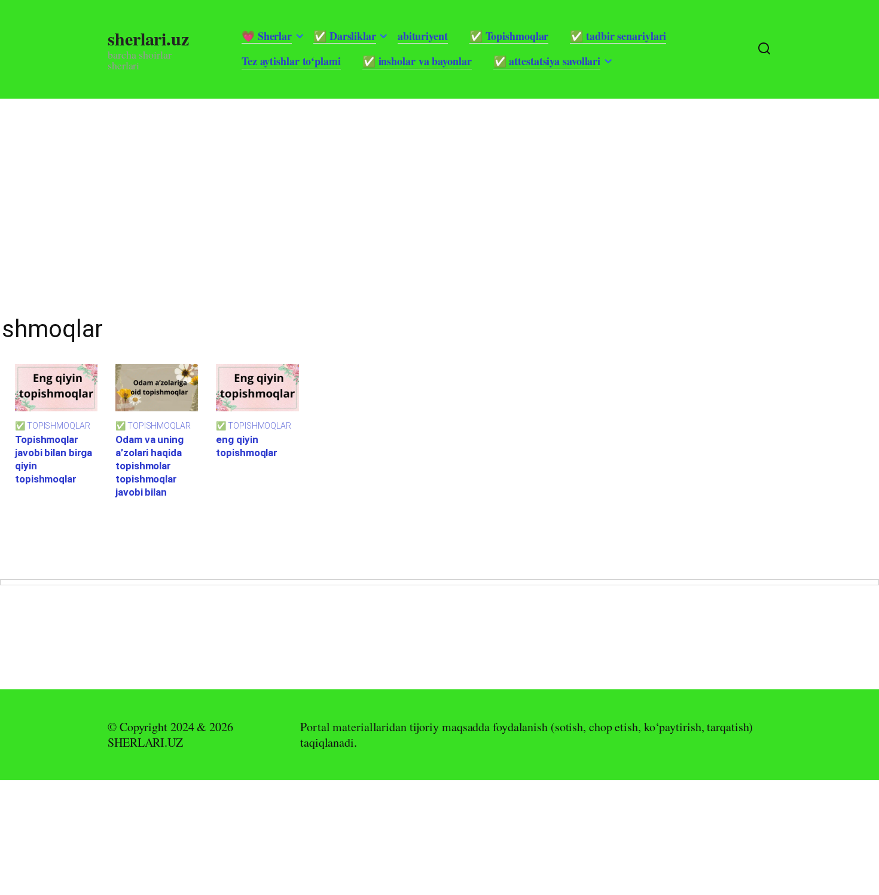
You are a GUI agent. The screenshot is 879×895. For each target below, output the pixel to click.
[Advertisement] (359, 182)
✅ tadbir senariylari (618, 36)
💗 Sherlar (267, 36)
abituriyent (423, 36)
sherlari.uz (148, 38)
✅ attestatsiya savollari (547, 61)
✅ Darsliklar (344, 36)
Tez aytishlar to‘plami (291, 61)
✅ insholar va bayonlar (417, 61)
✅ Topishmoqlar (509, 36)
